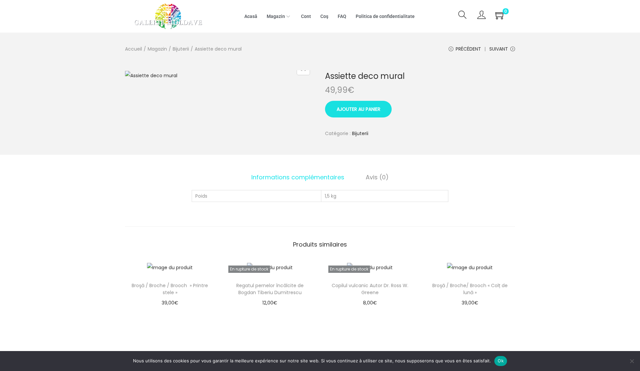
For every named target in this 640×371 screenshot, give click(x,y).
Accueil (133, 49)
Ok (501, 360)
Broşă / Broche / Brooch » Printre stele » (170, 289)
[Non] (631, 361)
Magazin (157, 49)
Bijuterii (181, 49)
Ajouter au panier (358, 109)
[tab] (297, 177)
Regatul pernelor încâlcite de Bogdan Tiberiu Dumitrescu (270, 289)
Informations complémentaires (297, 177)
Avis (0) (377, 177)
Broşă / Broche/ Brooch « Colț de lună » (470, 289)
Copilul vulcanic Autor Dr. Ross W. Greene (370, 289)
